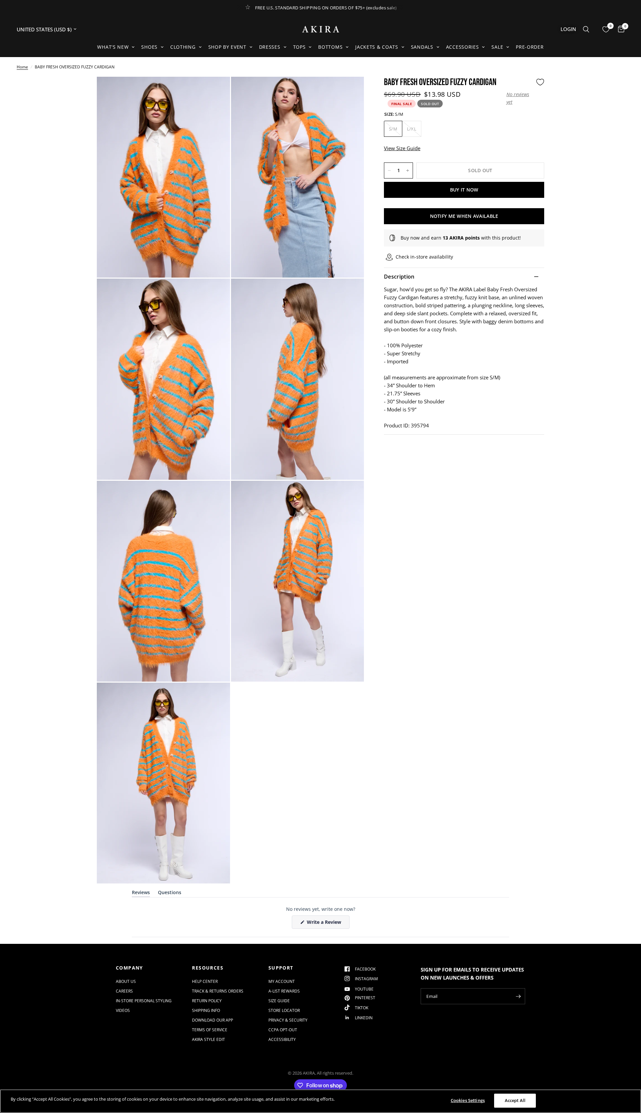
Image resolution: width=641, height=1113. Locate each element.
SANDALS (422, 47)
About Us (126, 981)
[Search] (586, 29)
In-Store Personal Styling (144, 1001)
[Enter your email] (518, 996)
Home (22, 67)
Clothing (183, 47)
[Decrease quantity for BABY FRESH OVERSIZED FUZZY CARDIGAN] (389, 170)
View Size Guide (402, 148)
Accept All (515, 1100)
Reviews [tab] (141, 893)
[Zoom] (216, 90)
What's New (113, 47)
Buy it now (464, 190)
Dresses (269, 47)
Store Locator (284, 1010)
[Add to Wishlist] (540, 82)
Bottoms (330, 47)
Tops (299, 47)
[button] (519, 98)
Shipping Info (206, 1010)
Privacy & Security (287, 1020)
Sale (497, 47)
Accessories (462, 47)
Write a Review (325, 923)
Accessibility (282, 1039)
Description (399, 276)
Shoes (149, 47)
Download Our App (212, 1020)
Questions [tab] (169, 893)
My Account (281, 981)
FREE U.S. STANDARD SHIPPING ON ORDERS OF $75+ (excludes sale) (326, 8)
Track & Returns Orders (217, 991)
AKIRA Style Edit (208, 1039)
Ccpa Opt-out (282, 1030)
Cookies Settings (468, 1100)
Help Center (205, 981)
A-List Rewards (284, 991)
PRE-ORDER (530, 47)
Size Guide (279, 1001)
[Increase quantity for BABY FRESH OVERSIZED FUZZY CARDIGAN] (408, 170)
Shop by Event (227, 47)
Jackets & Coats (376, 47)
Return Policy (207, 1001)
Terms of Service (209, 1030)
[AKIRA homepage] (320, 29)
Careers (124, 991)
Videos (123, 1010)
